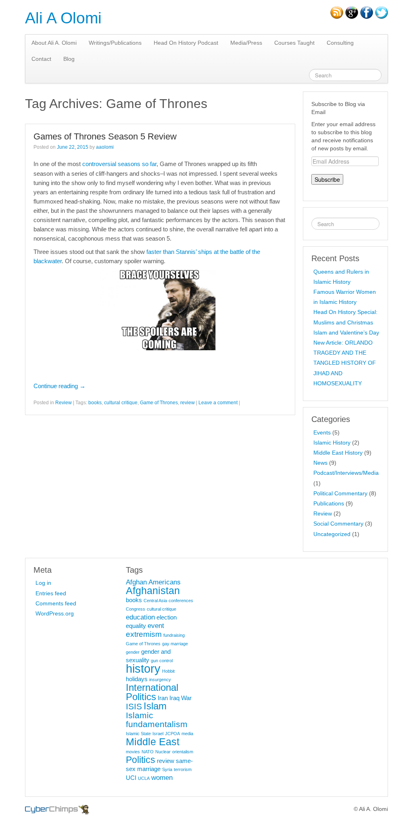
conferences (181, 600)
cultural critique (121, 402)
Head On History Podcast (186, 42)
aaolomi (105, 147)
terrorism (183, 769)
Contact (41, 59)
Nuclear (163, 751)
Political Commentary (340, 493)
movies (133, 751)
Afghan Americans (153, 582)
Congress (135, 609)
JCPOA (172, 733)
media (187, 733)
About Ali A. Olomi (54, 42)
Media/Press (246, 42)
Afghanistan (153, 590)
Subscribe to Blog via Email (338, 108)
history (143, 668)
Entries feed (50, 593)
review (187, 402)
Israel (157, 733)
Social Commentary (338, 523)
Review (63, 402)
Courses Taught (294, 42)
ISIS (134, 706)
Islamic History (331, 442)
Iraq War (180, 698)
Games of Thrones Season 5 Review (105, 136)
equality (136, 626)
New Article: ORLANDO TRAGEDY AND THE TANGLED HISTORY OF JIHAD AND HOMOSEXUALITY (344, 363)
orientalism (182, 751)
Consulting (340, 42)
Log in (43, 583)
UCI (131, 778)
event (156, 625)
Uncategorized (331, 534)
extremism (144, 634)
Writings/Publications (115, 42)
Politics (140, 759)
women (162, 777)
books (95, 402)
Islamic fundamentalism (157, 720)
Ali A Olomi (63, 18)
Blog (69, 59)
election (166, 617)
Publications (328, 503)
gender (133, 652)
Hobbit (168, 671)
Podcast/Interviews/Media (346, 473)
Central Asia (155, 600)
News (320, 462)
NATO (148, 751)
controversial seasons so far (119, 163)
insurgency (160, 679)
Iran (163, 698)
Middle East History (338, 452)
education (140, 617)
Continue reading (59, 385)
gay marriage (175, 643)
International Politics (152, 692)
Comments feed (55, 603)
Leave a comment (218, 402)
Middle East (152, 741)
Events (322, 432)
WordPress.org (54, 613)
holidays (137, 679)
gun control (162, 660)
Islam (155, 705)
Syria (167, 769)
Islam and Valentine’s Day (346, 332)
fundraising (174, 635)
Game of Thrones (159, 402)
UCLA (144, 778)
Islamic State (138, 733)
